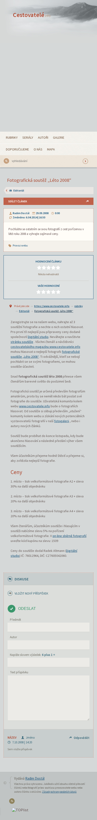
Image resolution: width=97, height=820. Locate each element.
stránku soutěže (22, 342)
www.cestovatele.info (34, 406)
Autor (13, 637)
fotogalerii (61, 421)
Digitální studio (38, 337)
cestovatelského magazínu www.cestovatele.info (45, 347)
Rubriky (12, 137)
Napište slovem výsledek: (32, 654)
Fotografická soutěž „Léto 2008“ (53, 311)
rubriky (78, 306)
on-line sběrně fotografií (69, 536)
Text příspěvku (19, 672)
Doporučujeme (17, 149)
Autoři (43, 137)
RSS (12, 802)
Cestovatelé (32, 15)
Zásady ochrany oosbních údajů (59, 791)
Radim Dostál (21, 213)
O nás (38, 149)
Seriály (27, 137)
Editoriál (18, 190)
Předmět (15, 619)
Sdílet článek (17, 201)
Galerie (58, 137)
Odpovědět (81, 738)
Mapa (51, 149)
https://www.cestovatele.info (51, 306)
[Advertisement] (48, 80)
